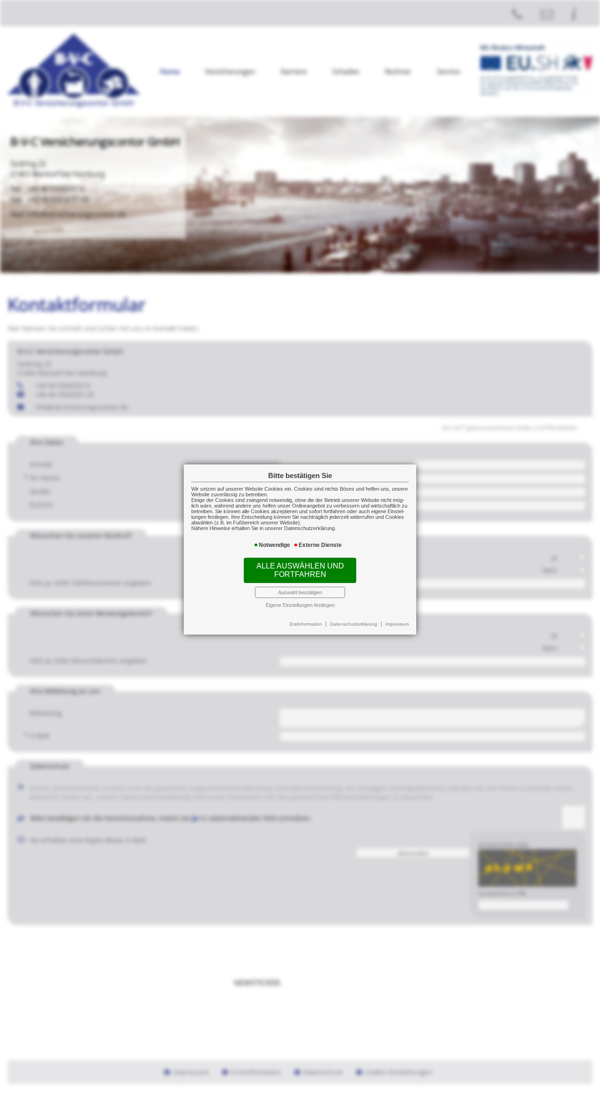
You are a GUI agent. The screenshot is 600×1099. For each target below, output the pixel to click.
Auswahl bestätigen (300, 592)
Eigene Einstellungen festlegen (300, 605)
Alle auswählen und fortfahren (300, 570)
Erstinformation (306, 624)
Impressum (397, 624)
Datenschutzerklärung (353, 624)
